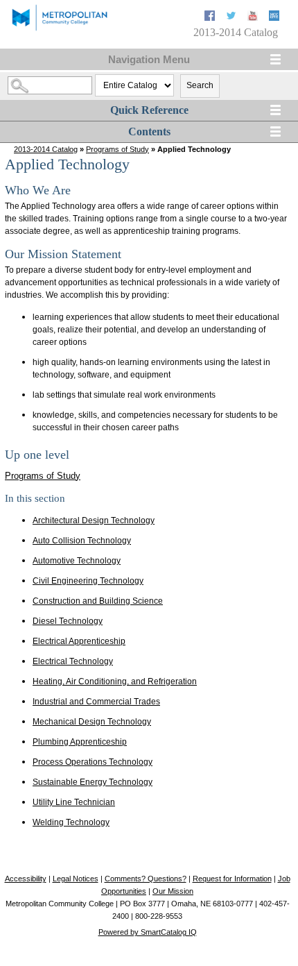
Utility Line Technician (74, 802)
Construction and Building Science (98, 601)
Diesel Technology (68, 621)
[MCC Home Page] (59, 29)
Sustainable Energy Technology (92, 782)
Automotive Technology (77, 561)
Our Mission (172, 891)
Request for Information (232, 878)
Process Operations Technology (92, 762)
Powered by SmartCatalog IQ (147, 932)
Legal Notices (75, 878)
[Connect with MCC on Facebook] (211, 17)
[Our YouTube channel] (254, 17)
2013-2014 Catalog (46, 149)
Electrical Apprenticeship (79, 641)
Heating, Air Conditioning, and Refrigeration (115, 681)
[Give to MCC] (274, 17)
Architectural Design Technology (94, 520)
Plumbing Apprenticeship (80, 742)
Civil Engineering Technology (88, 581)
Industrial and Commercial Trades (96, 701)
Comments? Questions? (145, 878)
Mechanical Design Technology (92, 722)
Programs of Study (117, 149)
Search (199, 85)
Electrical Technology (73, 661)
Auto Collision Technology (82, 540)
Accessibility (25, 878)
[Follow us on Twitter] (232, 17)
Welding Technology (71, 822)
